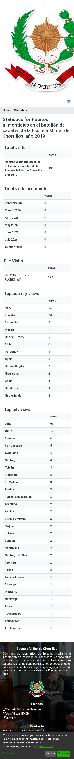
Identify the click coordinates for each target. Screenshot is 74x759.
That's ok (63, 753)
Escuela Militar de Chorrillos (23, 709)
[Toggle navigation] (69, 101)
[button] (47, 102)
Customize (9, 753)
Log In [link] (58, 101)
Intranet (11, 718)
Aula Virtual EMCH (17, 713)
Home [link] (6, 110)
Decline (50, 753)
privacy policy (45, 746)
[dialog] (37, 745)
